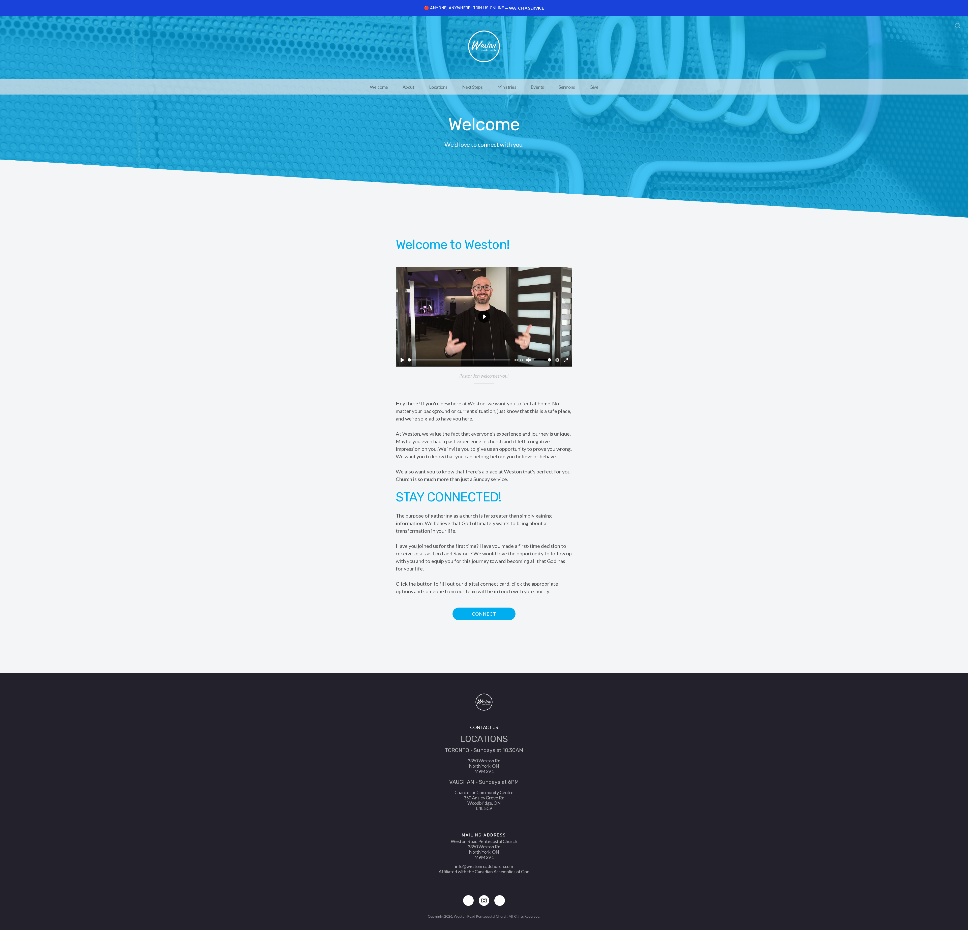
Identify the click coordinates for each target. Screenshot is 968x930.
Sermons (567, 87)
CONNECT (484, 614)
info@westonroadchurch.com (484, 866)
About (408, 87)
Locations (438, 87)
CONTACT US (484, 727)
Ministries (506, 87)
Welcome (379, 87)
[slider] (459, 359)
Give (594, 87)
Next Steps (472, 87)
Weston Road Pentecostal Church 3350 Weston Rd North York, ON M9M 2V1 (484, 849)
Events (537, 87)
